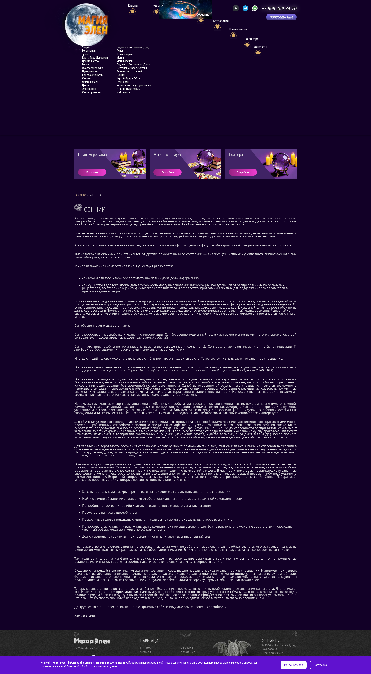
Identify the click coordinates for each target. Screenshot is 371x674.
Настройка (320, 665)
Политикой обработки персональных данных (93, 666)
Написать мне (281, 17)
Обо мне (186, 647)
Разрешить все (293, 665)
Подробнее (92, 172)
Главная (146, 647)
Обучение (187, 652)
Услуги (145, 652)
